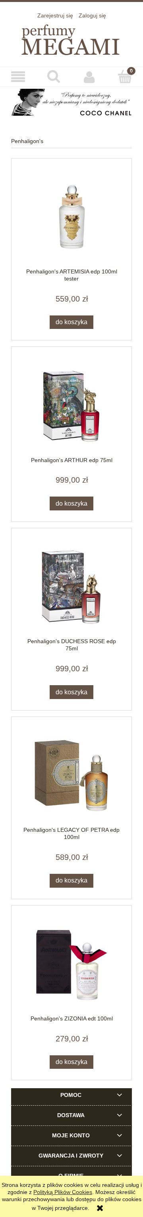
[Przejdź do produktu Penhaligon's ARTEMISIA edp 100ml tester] (71, 217)
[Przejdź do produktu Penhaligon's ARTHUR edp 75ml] (71, 405)
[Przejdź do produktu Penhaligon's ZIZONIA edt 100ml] (71, 964)
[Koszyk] (125, 76)
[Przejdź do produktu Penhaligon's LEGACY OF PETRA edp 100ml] (71, 775)
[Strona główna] (71, 38)
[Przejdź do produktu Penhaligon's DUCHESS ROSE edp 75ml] (71, 587)
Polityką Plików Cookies (62, 1192)
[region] (71, 102)
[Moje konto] (89, 77)
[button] (18, 77)
